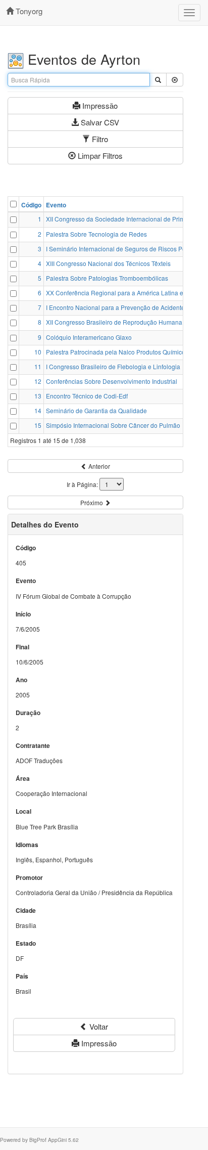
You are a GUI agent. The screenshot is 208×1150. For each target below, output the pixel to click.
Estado (26, 943)
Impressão (99, 105)
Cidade (26, 910)
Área (23, 778)
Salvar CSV (99, 122)
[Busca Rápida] (158, 79)
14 (37, 410)
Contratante (33, 745)
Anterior (98, 466)
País (22, 976)
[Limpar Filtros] (174, 79)
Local (23, 811)
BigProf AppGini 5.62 (54, 1139)
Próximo (92, 502)
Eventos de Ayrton (82, 59)
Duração (28, 713)
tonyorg (28, 11)
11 (37, 366)
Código (31, 205)
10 (37, 351)
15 (37, 425)
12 (37, 381)
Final (22, 647)
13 (37, 395)
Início (23, 614)
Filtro (99, 139)
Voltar (97, 1026)
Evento (56, 205)
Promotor (29, 877)
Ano (21, 680)
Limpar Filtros (99, 155)
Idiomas (27, 845)
